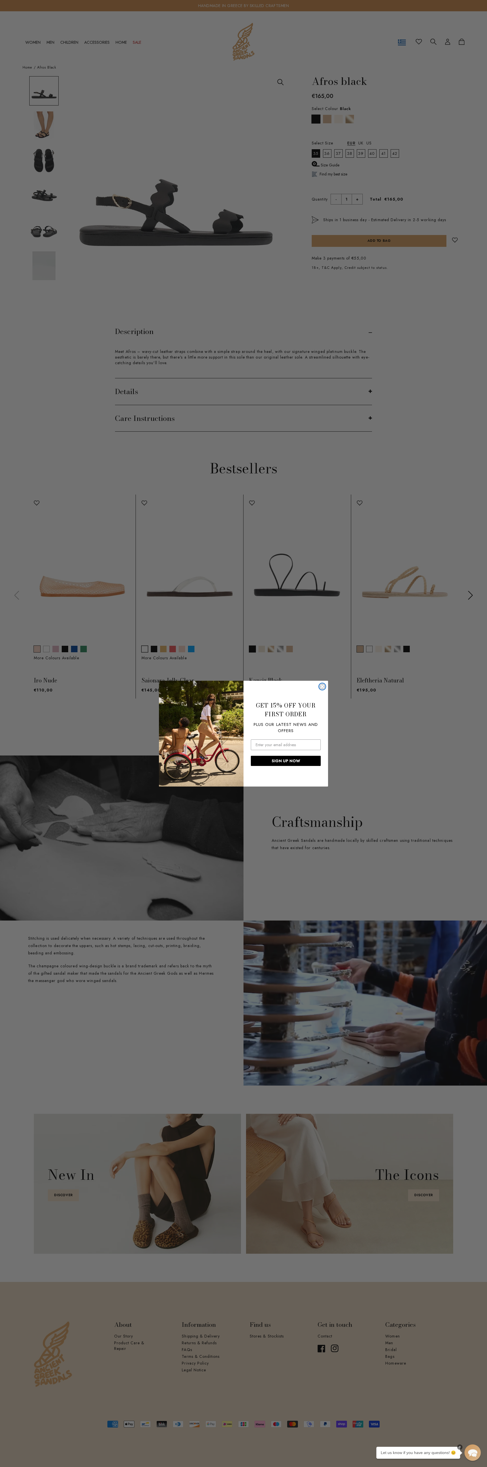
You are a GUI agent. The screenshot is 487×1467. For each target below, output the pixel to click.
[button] (472, 1452)
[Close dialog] (322, 686)
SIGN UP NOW (286, 761)
